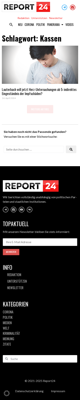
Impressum (58, 391)
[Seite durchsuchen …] (34, 149)
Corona (29, 24)
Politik (40, 24)
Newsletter (56, 18)
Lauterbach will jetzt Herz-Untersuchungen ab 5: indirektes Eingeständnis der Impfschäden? (39, 91)
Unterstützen (39, 18)
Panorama (53, 24)
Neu (20, 24)
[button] (11, 24)
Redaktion (23, 18)
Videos (69, 24)
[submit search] (71, 149)
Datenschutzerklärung (29, 391)
